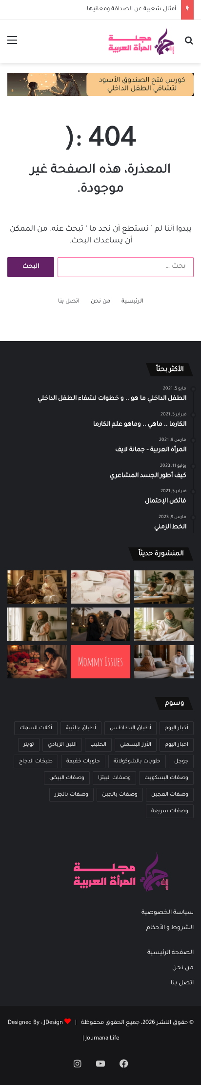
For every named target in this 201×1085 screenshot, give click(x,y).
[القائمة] (12, 45)
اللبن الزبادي (62, 745)
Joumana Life (102, 1039)
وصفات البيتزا (114, 778)
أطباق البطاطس (130, 728)
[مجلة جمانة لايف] (141, 41)
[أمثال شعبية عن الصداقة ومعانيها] (37, 587)
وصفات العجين (169, 795)
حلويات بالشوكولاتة (137, 761)
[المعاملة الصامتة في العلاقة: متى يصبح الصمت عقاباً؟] (164, 662)
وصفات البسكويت (166, 778)
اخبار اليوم (176, 745)
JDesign (53, 1023)
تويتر (28, 745)
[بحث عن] (189, 45)
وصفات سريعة (169, 811)
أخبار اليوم (176, 728)
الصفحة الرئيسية (170, 953)
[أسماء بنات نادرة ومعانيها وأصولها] (100, 587)
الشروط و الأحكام (170, 928)
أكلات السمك (36, 728)
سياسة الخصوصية (167, 913)
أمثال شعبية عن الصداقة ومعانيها (131, 9)
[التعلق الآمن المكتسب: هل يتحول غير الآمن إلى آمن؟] (164, 624)
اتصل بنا (69, 302)
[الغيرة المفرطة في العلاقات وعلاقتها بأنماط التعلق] (100, 624)
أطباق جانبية (81, 728)
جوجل (181, 761)
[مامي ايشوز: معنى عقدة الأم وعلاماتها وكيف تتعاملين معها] (100, 661)
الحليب (98, 745)
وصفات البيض (66, 778)
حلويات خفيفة (83, 761)
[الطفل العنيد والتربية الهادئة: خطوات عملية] (164, 587)
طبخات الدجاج (36, 761)
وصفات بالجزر (71, 795)
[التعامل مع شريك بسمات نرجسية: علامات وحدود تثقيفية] (37, 624)
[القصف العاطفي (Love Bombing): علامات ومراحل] (37, 662)
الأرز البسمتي (135, 745)
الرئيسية (132, 302)
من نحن (100, 302)
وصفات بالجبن (120, 795)
